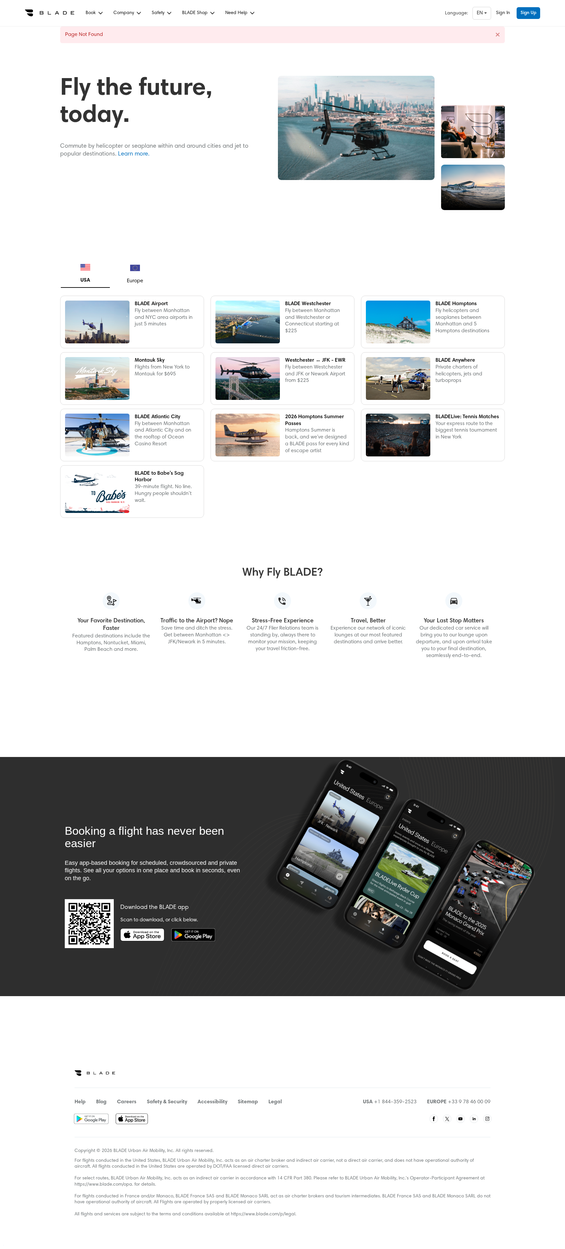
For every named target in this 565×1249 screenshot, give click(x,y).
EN (480, 13)
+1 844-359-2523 (395, 1102)
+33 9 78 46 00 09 (469, 1102)
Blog (101, 1102)
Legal (275, 1102)
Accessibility (212, 1102)
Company (124, 13)
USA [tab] (85, 280)
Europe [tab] (135, 281)
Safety (159, 13)
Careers (126, 1102)
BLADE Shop (195, 13)
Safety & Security (167, 1102)
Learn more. (133, 154)
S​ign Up (528, 13)
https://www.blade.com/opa (103, 1184)
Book (91, 13)
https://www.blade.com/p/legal (263, 1214)
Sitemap (248, 1102)
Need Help (237, 13)
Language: (456, 13)
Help (80, 1102)
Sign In (503, 13)
